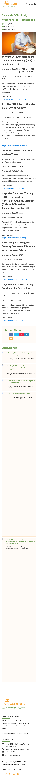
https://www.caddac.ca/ (13, 755)
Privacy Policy (6, 769)
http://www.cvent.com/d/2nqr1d (14, 279)
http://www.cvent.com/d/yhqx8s (14, 99)
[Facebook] (11, 334)
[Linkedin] (26, 334)
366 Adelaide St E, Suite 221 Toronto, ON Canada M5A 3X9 (17, 745)
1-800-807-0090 (23, 749)
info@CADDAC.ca (11, 752)
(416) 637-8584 (10, 749)
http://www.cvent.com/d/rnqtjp (14, 237)
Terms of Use (17, 769)
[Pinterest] (21, 334)
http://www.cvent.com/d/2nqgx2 (14, 320)
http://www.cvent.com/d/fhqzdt (14, 188)
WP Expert (21, 764)
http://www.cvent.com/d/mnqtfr (14, 146)
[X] (16, 334)
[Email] (11, 338)
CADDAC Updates (10, 29)
